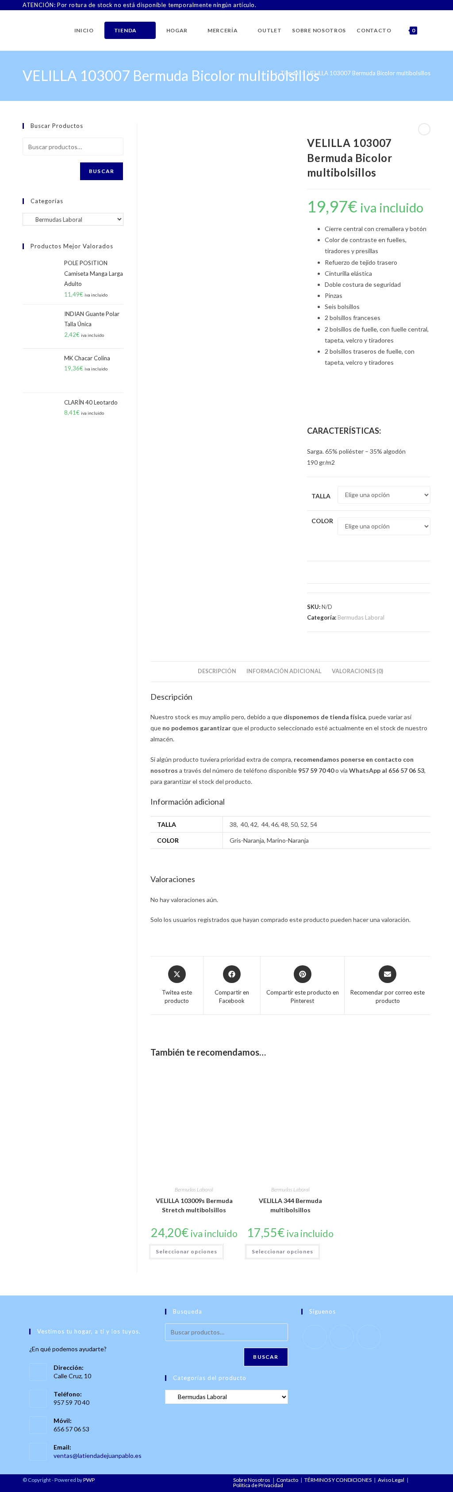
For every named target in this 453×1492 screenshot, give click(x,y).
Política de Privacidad (258, 1485)
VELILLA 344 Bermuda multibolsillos (290, 1205)
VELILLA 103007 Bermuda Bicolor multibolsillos (368, 73)
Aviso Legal (391, 1480)
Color (322, 520)
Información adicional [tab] (284, 671)
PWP (89, 1480)
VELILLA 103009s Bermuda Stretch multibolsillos (194, 1205)
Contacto (287, 1480)
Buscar (101, 171)
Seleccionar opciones (186, 1251)
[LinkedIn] (426, 5)
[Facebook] (408, 5)
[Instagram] (418, 5)
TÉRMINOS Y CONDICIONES (338, 1480)
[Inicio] (269, 73)
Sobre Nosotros (251, 1480)
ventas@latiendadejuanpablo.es (98, 1455)
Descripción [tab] (217, 671)
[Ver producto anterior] (424, 129)
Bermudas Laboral (361, 617)
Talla (320, 496)
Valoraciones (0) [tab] (357, 671)
